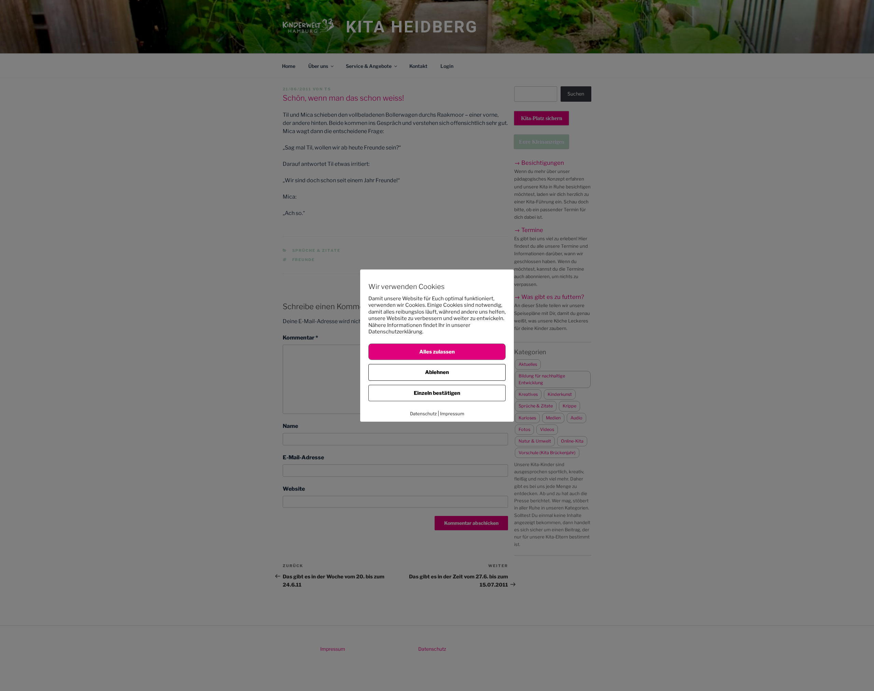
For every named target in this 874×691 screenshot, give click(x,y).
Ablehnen (437, 372)
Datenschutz (423, 413)
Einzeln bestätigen (437, 393)
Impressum (452, 413)
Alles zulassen (437, 351)
